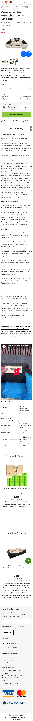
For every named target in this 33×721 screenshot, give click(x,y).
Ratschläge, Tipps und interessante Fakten (15, 678)
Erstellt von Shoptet (17, 715)
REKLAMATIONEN (8, 668)
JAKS (7, 30)
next (31, 477)
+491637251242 (12, 648)
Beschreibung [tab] (16, 128)
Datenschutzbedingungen (11, 628)
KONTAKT (5, 681)
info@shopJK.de (11, 643)
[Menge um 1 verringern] (21, 107)
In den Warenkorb (16, 114)
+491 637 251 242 (8, 657)
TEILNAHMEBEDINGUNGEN (11, 683)
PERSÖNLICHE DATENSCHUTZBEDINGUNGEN (12, 674)
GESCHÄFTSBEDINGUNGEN (11, 671)
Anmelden (7, 633)
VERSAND (5, 665)
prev (1, 477)
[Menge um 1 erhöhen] (30, 107)
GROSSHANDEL (7, 663)
